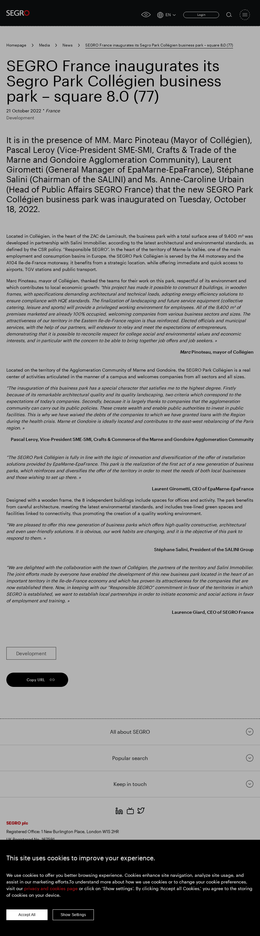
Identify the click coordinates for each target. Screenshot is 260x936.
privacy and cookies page (51, 888)
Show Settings (73, 915)
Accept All (27, 915)
